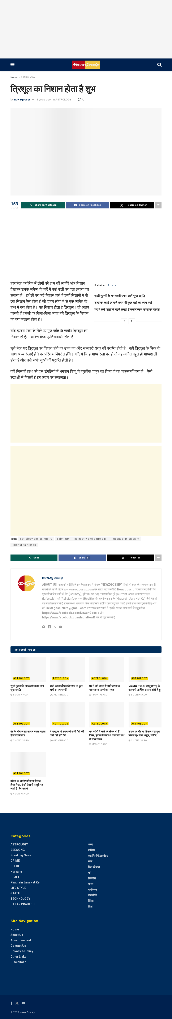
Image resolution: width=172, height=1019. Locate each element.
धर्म (89, 872)
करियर (91, 850)
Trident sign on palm (125, 538)
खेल (90, 861)
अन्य (90, 844)
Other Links (18, 956)
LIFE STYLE (18, 888)
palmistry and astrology (90, 538)
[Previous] (124, 321)
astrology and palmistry (36, 538)
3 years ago (44, 99)
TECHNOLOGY (20, 898)
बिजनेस (92, 878)
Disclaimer (18, 962)
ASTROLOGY (28, 77)
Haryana (16, 871)
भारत (90, 884)
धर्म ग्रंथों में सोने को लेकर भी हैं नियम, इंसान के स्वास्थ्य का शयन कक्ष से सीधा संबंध (106, 735)
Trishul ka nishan (24, 544)
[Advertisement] (86, 29)
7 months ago (20, 794)
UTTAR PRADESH (22, 904)
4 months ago (99, 695)
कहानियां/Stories (98, 855)
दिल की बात (94, 867)
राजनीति (92, 895)
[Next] (132, 321)
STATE (15, 893)
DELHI (14, 866)
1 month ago (20, 695)
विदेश (91, 900)
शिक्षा (90, 906)
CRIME (15, 860)
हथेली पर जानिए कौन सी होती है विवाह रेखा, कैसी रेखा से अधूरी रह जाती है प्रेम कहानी (26, 784)
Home (13, 77)
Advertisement (20, 940)
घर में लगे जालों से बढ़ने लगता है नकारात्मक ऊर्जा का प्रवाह (127, 309)
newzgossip (22, 99)
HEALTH (16, 877)
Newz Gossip (27, 1012)
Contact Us (18, 945)
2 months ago (60, 695)
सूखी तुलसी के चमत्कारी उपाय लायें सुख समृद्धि (119, 296)
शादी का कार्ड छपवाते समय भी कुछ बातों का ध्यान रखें (123, 303)
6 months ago (20, 740)
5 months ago (138, 695)
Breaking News (20, 855)
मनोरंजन (92, 889)
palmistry (63, 538)
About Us (16, 935)
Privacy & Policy (21, 951)
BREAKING (17, 849)
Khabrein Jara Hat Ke (24, 882)
